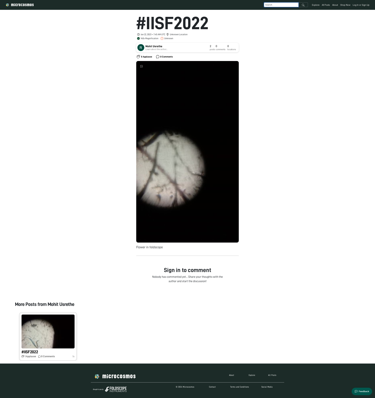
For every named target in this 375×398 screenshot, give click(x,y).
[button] (48, 336)
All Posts (326, 5)
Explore (315, 5)
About (335, 5)
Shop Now (345, 5)
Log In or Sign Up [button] (361, 5)
